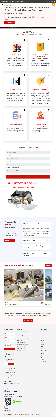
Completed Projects (21, 350)
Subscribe (11, 363)
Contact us (43, 333)
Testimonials (44, 342)
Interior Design (20, 335)
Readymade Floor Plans (22, 344)
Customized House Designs (12, 27)
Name (7, 150)
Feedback (43, 340)
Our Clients (43, 335)
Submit (28, 177)
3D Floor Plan (20, 340)
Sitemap (43, 344)
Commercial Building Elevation (24, 333)
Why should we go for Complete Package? (35, 254)
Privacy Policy (43, 356)
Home (4, 27)
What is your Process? (31, 224)
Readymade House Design (23, 331)
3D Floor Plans (9, 302)
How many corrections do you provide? (34, 247)
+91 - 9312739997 (10, 386)
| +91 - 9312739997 (18, 1)
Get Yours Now (9, 22)
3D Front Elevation (21, 336)
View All (48, 265)
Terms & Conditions (43, 360)
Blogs (42, 336)
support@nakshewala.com (7, 1)
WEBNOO (38, 414)
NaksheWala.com (20, 414)
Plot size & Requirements (12, 167)
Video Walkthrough (21, 348)
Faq (42, 346)
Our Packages (43, 349)
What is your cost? (30, 240)
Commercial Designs (21, 346)
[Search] (53, 4)
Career (42, 338)
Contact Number (10, 161)
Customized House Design (23, 338)
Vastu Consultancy (21, 342)
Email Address (9, 155)
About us (43, 331)
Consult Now (28, 320)
